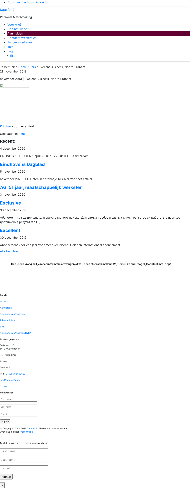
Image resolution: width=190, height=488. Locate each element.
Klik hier (5, 126)
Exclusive (10, 203)
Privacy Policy (7, 320)
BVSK (3, 326)
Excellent (10, 230)
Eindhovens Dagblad (22, 164)
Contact (4, 386)
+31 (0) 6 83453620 (14, 373)
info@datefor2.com (10, 380)
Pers (22, 134)
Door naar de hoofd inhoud (26, 2)
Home (3, 301)
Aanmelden (6, 307)
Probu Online (26, 431)
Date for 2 (7, 9)
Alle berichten (9, 251)
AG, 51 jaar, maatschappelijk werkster (41, 187)
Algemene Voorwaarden (12, 314)
